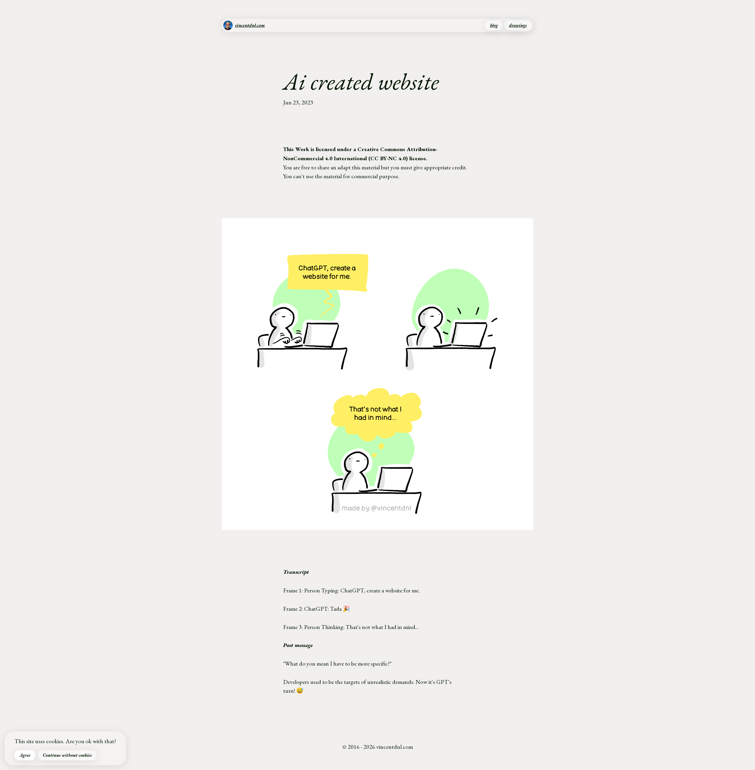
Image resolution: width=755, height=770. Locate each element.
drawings (518, 25)
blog (494, 25)
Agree (24, 755)
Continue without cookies (67, 755)
